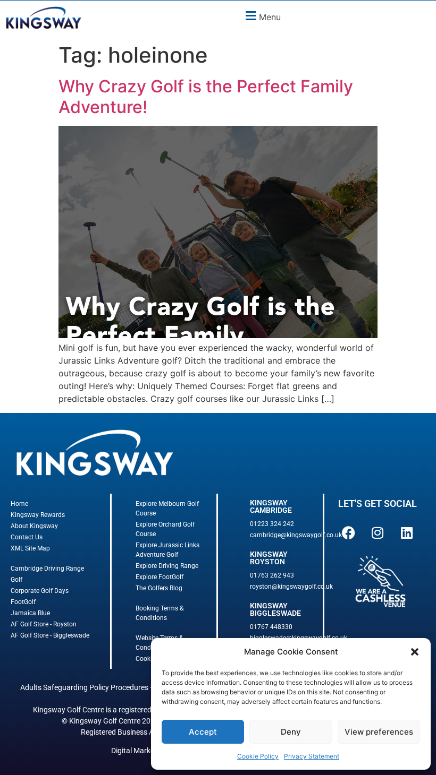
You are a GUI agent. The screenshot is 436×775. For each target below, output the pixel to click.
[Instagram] (377, 532)
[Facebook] (348, 532)
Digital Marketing (139, 750)
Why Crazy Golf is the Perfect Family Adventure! (205, 96)
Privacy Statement (311, 756)
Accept (203, 732)
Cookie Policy (258, 756)
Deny (291, 732)
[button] (414, 652)
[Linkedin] (406, 532)
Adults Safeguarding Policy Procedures (84, 687)
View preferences (379, 732)
